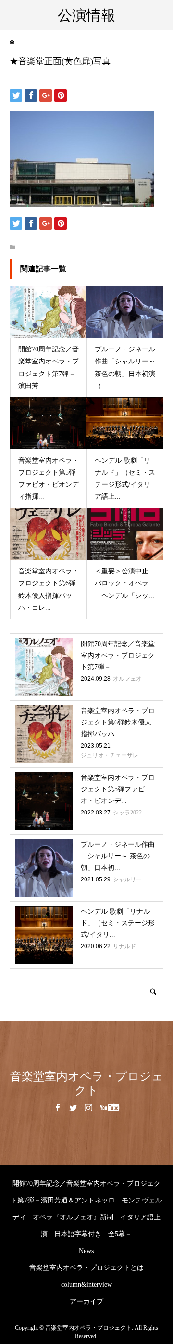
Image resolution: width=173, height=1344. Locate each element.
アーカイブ (86, 1301)
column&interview (86, 1284)
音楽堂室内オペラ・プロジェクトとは (86, 1267)
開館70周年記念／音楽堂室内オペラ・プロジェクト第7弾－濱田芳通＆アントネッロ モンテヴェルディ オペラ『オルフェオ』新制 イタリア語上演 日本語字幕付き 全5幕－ (86, 1209)
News (86, 1250)
